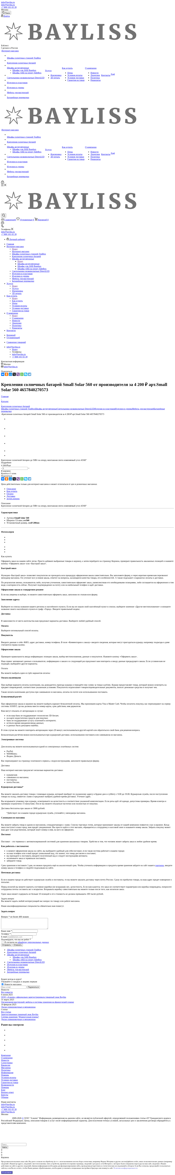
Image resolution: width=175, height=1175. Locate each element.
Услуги (15, 288)
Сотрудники (7, 1063)
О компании (18, 318)
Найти (4, 1147)
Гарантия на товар (9, 1082)
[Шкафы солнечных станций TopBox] (25, 55)
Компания (6, 1055)
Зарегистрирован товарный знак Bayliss (19, 1014)
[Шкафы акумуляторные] (25, 65)
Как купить (17, 301)
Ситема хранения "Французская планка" (20, 1017)
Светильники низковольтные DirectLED (75, 409)
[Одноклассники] (6, 374)
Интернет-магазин (20, 251)
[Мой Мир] (10, 374)
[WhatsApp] (22, 374)
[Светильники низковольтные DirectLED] (25, 75)
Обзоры (4, 1097)
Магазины (6, 1067)
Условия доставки (9, 1080)
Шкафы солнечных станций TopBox (18, 409)
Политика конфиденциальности (125, 1168)
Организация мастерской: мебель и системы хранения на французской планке (37, 1002)
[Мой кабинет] (2, 182)
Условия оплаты (8, 1077)
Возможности (7, 1085)
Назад (15, 249)
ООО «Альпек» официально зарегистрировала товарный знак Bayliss (33, 997)
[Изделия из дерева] (25, 85)
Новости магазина (12, 984)
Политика (5, 1070)
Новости (5, 1060)
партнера (159, 865)
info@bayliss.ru (8, 2)
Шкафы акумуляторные (29, 264)
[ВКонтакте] (2, 374)
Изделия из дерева (123, 409)
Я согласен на (26, 942)
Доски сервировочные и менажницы (18, 1007)
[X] (14, 374)
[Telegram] (29, 374)
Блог (3, 1090)
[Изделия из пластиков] (25, 80)
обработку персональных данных (33, 942)
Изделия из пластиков (104, 409)
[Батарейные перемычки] (25, 95)
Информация (7, 1072)
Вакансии (5, 1065)
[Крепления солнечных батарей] (25, 60)
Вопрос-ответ (7, 1092)
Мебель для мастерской (143, 409)
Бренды (4, 1095)
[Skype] (25, 374)
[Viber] (18, 374)
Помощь (5, 1075)
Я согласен (6, 1172)
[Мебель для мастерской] (25, 90)
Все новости (7, 992)
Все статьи (6, 1012)
